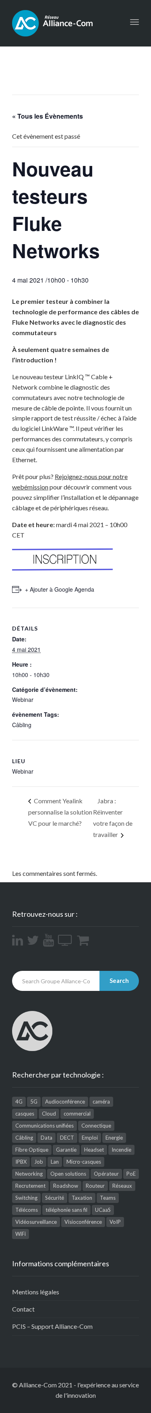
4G (19, 1101)
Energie (114, 1137)
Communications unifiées (44, 1125)
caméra (101, 1101)
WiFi (20, 1234)
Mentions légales (35, 1292)
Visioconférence (83, 1222)
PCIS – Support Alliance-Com (52, 1326)
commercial (77, 1113)
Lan (55, 1161)
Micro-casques (83, 1161)
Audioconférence (65, 1101)
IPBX (21, 1161)
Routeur (95, 1186)
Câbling (21, 725)
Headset (94, 1149)
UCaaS (103, 1210)
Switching (26, 1198)
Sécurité (54, 1198)
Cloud (49, 1113)
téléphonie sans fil (66, 1210)
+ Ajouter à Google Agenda (59, 589)
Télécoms (26, 1210)
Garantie (66, 1149)
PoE (131, 1173)
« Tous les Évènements (47, 116)
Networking (29, 1173)
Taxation (82, 1198)
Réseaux (122, 1186)
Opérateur (106, 1173)
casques (24, 1113)
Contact (23, 1309)
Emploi (90, 1137)
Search (119, 980)
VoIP (115, 1222)
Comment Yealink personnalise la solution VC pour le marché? (60, 812)
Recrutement (30, 1186)
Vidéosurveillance (36, 1222)
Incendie (121, 1149)
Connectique (96, 1125)
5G (33, 1101)
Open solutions (68, 1173)
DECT (67, 1137)
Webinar (22, 699)
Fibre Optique (31, 1149)
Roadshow (65, 1186)
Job (38, 1161)
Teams (108, 1198)
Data (46, 1137)
